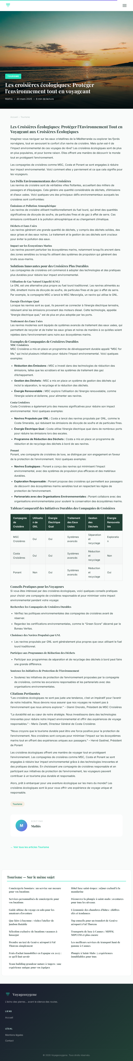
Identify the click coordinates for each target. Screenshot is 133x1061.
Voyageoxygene (25, 994)
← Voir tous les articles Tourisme (29, 847)
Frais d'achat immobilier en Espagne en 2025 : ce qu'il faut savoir (35, 954)
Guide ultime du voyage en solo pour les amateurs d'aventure (31, 911)
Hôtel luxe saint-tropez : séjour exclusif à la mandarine (95, 890)
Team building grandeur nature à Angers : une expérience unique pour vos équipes (35, 965)
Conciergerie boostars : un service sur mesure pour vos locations (35, 890)
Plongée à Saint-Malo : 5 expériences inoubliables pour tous (92, 954)
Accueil (14, 117)
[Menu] (124, 5)
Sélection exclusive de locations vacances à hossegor (33, 933)
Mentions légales (14, 1034)
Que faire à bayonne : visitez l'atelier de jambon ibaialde (31, 922)
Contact (9, 1040)
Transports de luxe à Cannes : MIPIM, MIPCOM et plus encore (92, 933)
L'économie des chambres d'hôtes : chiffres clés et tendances (95, 911)
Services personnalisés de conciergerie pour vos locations (34, 900)
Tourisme (13, 76)
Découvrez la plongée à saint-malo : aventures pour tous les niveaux (97, 900)
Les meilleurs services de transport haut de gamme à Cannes (95, 944)
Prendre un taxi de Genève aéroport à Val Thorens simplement (32, 944)
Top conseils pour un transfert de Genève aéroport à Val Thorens (94, 922)
